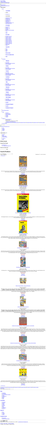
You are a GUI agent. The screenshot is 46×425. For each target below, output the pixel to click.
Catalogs (3, 413)
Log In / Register (2, 0)
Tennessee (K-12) (8, 21)
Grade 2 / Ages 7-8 (8, 38)
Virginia (7, 92)
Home (3, 135)
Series (6, 50)
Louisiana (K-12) (8, 20)
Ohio (7, 81)
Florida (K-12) (8, 18)
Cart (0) (3, 130)
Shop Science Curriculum (9, 73)
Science (7, 27)
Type (6, 48)
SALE (3, 398)
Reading (7, 29)
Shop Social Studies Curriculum (10, 63)
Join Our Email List (8, 119)
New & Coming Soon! (10, 54)
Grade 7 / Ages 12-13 (9, 42)
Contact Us (3, 118)
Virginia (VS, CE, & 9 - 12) (10, 22)
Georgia (7, 70)
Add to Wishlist (23, 174)
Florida (7, 65)
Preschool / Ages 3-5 (9, 36)
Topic (6, 49)
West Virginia (8, 97)
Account (3, 128)
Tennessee (7, 87)
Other (3, 397)
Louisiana (7, 76)
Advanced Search (2, 4)
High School (7, 44)
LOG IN (3, 408)
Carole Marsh (25, 186)
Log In (7, 102)
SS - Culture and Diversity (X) (6, 145)
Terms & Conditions (11, 423)
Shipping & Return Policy (6, 418)
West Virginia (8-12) (9, 23)
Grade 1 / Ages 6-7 (8, 37)
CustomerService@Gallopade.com (11, 121)
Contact (2, 1)
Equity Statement (8, 114)
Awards (7, 115)
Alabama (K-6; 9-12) (9, 17)
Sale (6, 32)
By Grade (7, 34)
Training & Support (9, 104)
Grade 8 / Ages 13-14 (9, 43)
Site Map (1, 423)
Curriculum (8, 10)
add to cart (23, 173)
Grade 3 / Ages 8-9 (8, 39)
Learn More (7, 62)
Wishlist (3, 129)
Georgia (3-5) (8, 14)
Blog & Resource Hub (5, 110)
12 (4, 155)
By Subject (8, 25)
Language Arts (8, 28)
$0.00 (4, 1)
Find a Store (8, 52)
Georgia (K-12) (8, 19)
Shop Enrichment (8, 69)
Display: (1, 154)
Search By (8, 46)
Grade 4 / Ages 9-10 (9, 40)
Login (3, 139)
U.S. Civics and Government (10, 30)
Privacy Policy (5, 423)
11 (3, 155)
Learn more (3, 402)
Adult (6, 45)
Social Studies (4, 393)
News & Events (8, 113)
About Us (7, 112)
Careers (7, 116)
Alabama (7, 60)
